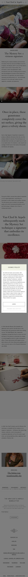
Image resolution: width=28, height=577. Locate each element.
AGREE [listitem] (14, 304)
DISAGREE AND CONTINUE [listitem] (14, 308)
